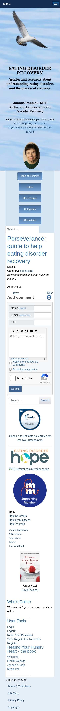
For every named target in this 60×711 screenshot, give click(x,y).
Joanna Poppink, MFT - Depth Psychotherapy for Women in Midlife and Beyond (30, 127)
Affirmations (15, 534)
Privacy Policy (16, 700)
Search (45, 400)
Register (12, 643)
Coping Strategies (18, 530)
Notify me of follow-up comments (25, 363)
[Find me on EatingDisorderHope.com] (30, 457)
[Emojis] (36, 331)
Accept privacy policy (25, 369)
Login (10, 627)
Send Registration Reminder (24, 639)
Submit (15, 388)
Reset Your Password (20, 635)
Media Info (13, 669)
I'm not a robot (24, 378)
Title (13, 322)
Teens (12, 542)
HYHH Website (16, 661)
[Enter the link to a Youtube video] (31, 331)
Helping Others (18, 516)
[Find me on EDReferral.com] (30, 469)
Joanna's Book (16, 665)
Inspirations (26, 270)
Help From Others (19, 520)
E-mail (22, 315)
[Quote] (27, 331)
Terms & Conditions (19, 686)
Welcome (12, 656)
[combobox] (22, 229)
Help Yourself (17, 524)
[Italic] (17, 331)
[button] (55, 3)
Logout (11, 631)
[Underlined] (22, 331)
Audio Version (30, 589)
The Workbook (16, 546)
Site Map (13, 693)
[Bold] (13, 331)
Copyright (13, 707)
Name (18, 308)
